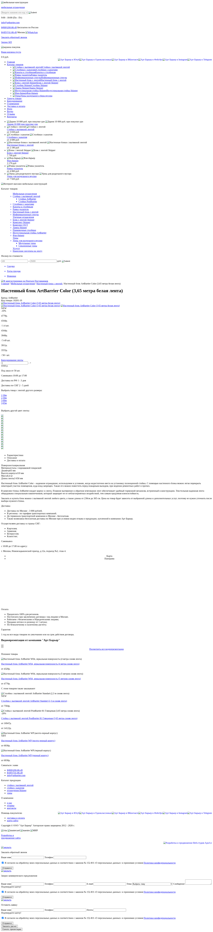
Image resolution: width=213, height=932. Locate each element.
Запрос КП (6, 42)
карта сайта (12, 820)
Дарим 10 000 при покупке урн (22, 124)
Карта (109, 556)
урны (9, 793)
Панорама (109, 558)
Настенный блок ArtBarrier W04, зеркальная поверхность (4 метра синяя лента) (40, 664)
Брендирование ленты (12, 360)
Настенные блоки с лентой (20, 145)
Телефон (49, 857)
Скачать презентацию (11, 929)
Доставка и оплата (16, 460)
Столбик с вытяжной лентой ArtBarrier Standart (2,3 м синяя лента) (34, 701)
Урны (15, 238)
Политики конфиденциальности (160, 863)
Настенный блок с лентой (50, 283)
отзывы (10, 805)
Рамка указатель (15, 168)
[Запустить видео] (2, 644)
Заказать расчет (9, 926)
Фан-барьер (12, 160)
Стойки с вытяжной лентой (20, 129)
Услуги (16, 248)
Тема (129, 884)
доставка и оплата (16, 818)
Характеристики (15, 455)
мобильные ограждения (13, 7)
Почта (90, 910)
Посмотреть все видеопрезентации (106, 649)
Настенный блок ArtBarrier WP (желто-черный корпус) (28, 740)
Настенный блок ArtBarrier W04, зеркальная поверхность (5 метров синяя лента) (41, 678)
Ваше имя (6, 857)
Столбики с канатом (17, 137)
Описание (12, 458)
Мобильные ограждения (25, 193)
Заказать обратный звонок (14, 37)
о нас (9, 803)
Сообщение (179, 884)
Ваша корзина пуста (11, 52)
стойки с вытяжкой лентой (20, 785)
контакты (11, 808)
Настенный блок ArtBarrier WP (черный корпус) (25, 755)
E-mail (90, 884)
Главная (5, 283)
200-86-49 (9, 27)
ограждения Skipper (16, 790)
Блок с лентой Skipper (18, 153)
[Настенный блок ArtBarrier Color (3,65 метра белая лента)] (30, 303)
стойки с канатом (15, 788)
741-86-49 (9, 32)
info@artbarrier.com (10, 22)
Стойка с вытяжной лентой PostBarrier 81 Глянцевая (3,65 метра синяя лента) (39, 718)
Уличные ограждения (23, 217)
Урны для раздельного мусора (22, 176)
